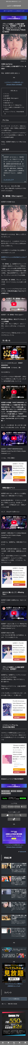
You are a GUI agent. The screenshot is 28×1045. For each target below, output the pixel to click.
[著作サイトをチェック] (7, 815)
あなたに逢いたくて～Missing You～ (13, 105)
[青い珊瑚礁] (14, 218)
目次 (12, 90)
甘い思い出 (7, 100)
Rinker (19, 474)
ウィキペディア (8, 180)
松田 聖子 (7, 96)
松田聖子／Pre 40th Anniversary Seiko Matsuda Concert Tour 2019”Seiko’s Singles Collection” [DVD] (19, 468)
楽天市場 (16, 480)
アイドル (7, 93)
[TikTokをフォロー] (14, 819)
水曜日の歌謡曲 (6, 791)
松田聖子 (20, 791)
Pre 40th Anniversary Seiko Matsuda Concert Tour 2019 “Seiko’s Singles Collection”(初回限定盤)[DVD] (19, 705)
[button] (24, 806)
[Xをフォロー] (20, 815)
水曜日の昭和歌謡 (6, 793)
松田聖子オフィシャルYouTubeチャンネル (13, 257)
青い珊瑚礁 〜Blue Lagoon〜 (12, 98)
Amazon (16, 477)
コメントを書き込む (14, 998)
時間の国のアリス (9, 103)
